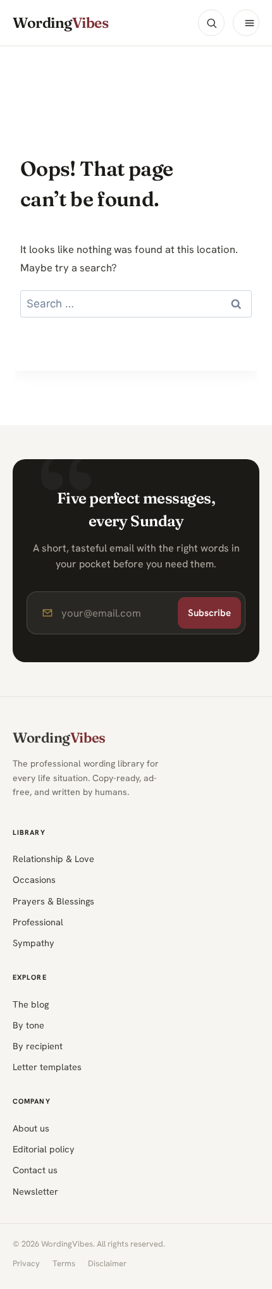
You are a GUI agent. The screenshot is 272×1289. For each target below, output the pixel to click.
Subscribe (209, 613)
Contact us (35, 1170)
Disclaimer (107, 1263)
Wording (60, 23)
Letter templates (47, 1067)
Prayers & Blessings (53, 901)
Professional (38, 922)
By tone (28, 1025)
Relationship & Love (53, 859)
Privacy (26, 1263)
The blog (31, 1004)
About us (31, 1128)
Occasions (34, 879)
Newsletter (35, 1191)
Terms (64, 1263)
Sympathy (33, 943)
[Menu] (246, 22)
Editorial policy (44, 1149)
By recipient (38, 1046)
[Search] (211, 22)
